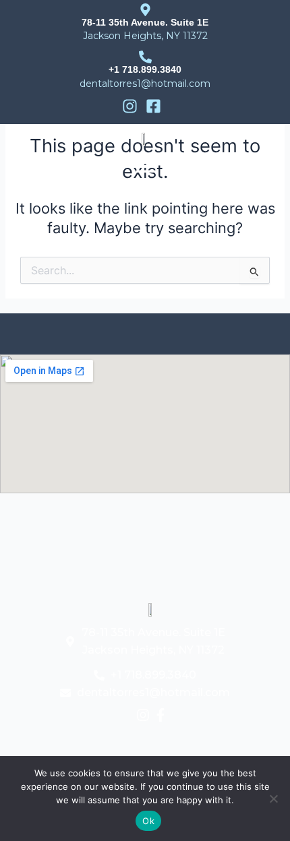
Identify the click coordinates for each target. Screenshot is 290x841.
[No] (273, 798)
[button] (145, 167)
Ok (148, 820)
